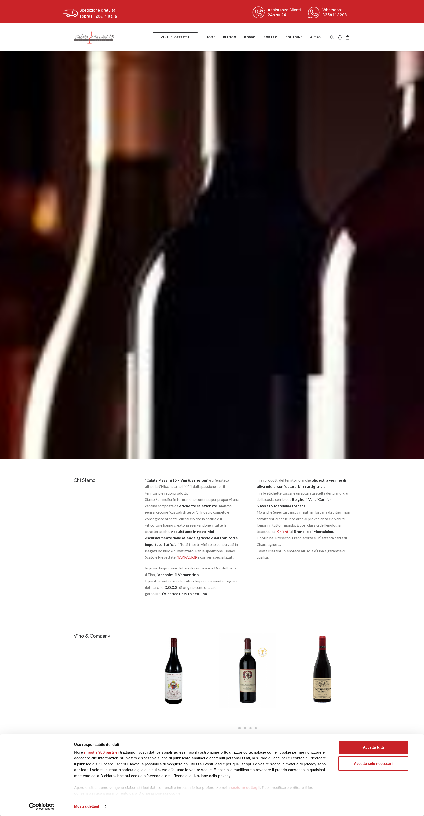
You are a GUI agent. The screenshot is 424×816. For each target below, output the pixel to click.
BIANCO (229, 37)
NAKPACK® (186, 557)
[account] (340, 37)
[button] (333, 37)
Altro (315, 37)
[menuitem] (175, 37)
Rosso (250, 37)
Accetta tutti (373, 747)
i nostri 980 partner (101, 752)
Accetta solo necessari (373, 763)
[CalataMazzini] (94, 37)
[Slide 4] (256, 728)
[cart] (347, 37)
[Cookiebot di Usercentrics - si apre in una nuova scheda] (41, 806)
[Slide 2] (245, 728)
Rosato (271, 37)
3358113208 (334, 14)
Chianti (283, 531)
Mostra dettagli (87, 806)
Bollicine (293, 37)
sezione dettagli (245, 787)
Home (210, 37)
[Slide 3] (250, 728)
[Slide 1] (239, 728)
